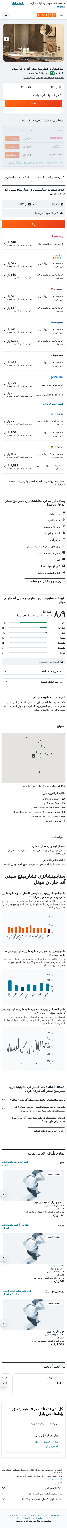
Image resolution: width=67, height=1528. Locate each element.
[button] (3, 5)
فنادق (45, 1515)
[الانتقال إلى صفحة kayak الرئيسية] (46, 15)
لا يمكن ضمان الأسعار (53, 1479)
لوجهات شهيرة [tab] (37, 1423)
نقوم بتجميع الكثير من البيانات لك (45, 1493)
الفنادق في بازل (51, 1446)
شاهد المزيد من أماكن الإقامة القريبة (15, 1163)
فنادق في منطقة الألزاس (41, 1518)
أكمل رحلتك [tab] (54, 1423)
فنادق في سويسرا (19, 1515)
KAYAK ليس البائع (53, 1487)
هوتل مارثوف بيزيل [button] (55, 1331)
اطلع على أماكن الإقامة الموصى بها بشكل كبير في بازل (16, 1293)
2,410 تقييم (34, 73)
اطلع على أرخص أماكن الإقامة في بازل (15, 1226)
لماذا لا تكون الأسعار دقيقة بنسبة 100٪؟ (42, 1499)
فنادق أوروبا (34, 1515)
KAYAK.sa (55, 1515)
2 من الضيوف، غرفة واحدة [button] (47, 95)
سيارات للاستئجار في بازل (46, 1442)
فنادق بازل (24, 1518)
